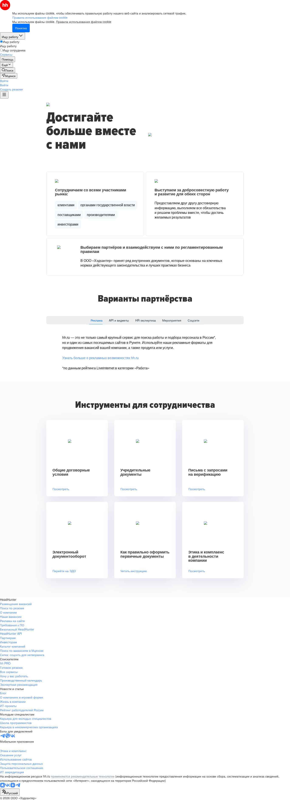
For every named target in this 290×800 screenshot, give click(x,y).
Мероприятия (171, 320)
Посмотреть (60, 489)
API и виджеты (119, 320)
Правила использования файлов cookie (83, 22)
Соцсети (193, 320)
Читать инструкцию (133, 571)
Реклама (97, 320)
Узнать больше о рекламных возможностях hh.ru (100, 357)
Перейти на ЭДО (64, 571)
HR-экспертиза (145, 320)
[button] (4, 81)
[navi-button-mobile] (4, 95)
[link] (7, 70)
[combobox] (10, 792)
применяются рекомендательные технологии (82, 776)
